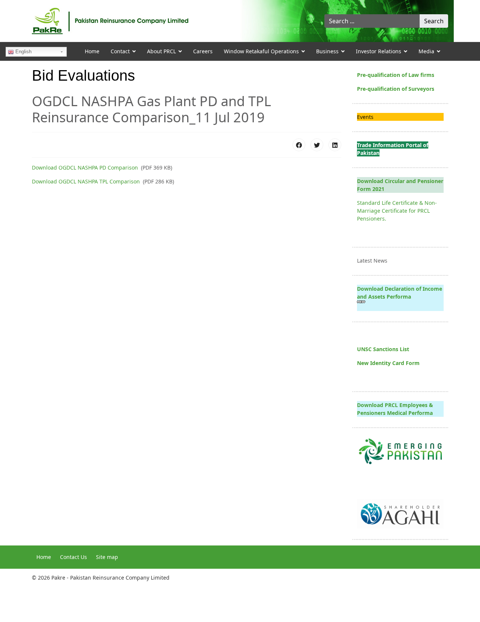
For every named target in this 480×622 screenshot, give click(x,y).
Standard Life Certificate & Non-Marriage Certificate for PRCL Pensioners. (397, 210)
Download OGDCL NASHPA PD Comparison (85, 167)
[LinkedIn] (334, 144)
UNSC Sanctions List (383, 349)
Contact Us (73, 556)
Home (92, 51)
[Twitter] (316, 144)
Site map (107, 556)
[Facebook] (298, 144)
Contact (120, 51)
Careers (203, 51)
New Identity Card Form (388, 363)
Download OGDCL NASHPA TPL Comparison (86, 181)
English (23, 51)
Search (434, 21)
